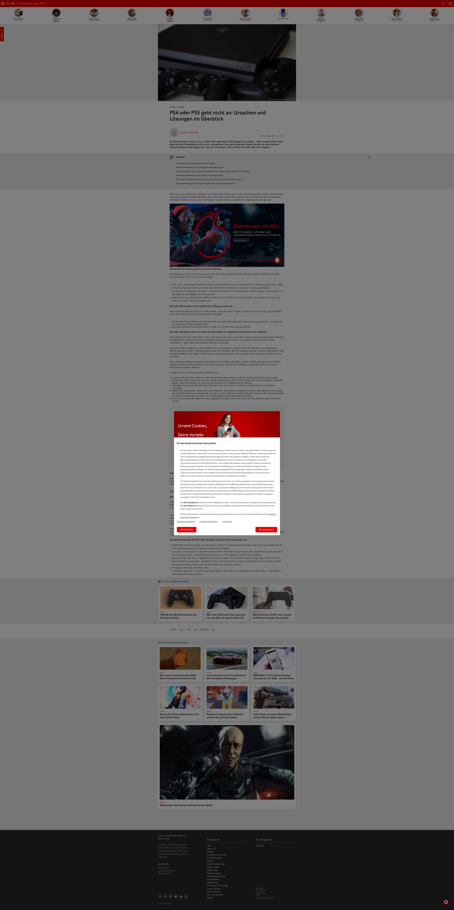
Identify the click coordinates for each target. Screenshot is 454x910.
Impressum (227, 521)
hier (218, 457)
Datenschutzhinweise (186, 521)
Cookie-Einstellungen (209, 521)
